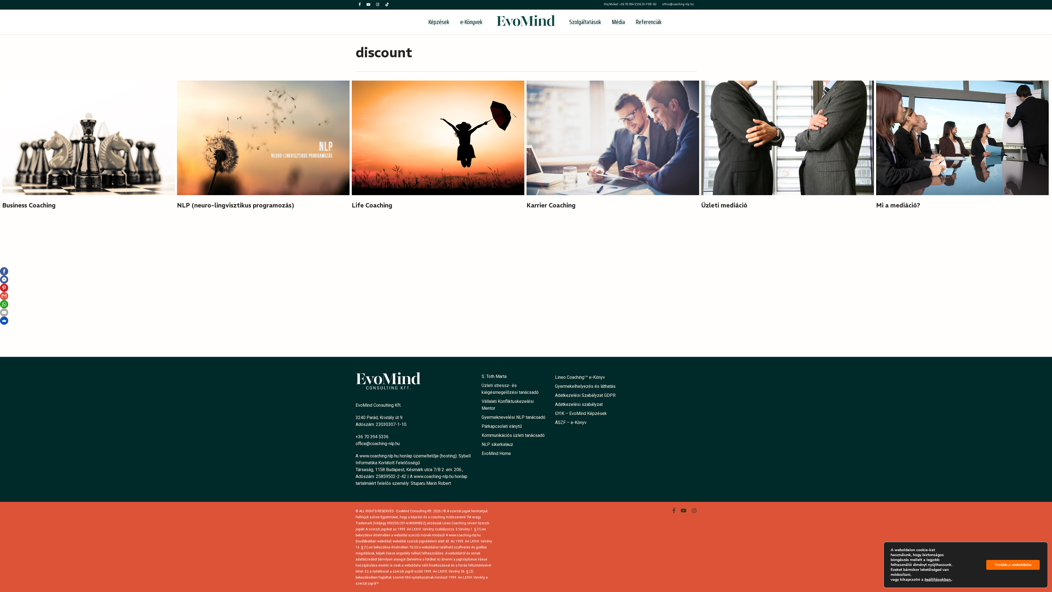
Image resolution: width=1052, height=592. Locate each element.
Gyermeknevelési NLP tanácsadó (513, 417)
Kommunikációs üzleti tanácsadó (513, 435)
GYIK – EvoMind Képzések (581, 413)
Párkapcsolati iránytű (502, 426)
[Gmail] (4, 296)
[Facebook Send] (4, 279)
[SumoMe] (4, 321)
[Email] (4, 312)
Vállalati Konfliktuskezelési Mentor (508, 405)
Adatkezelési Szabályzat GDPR (585, 395)
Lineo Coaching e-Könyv (580, 377)
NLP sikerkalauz (497, 444)
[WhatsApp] (4, 304)
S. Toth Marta (494, 376)
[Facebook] (4, 271)
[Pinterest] (4, 288)
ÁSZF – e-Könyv (571, 422)
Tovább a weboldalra (1012, 564)
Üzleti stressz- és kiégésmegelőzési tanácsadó (510, 389)
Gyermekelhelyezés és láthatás (585, 386)
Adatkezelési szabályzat (579, 404)
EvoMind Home (496, 453)
